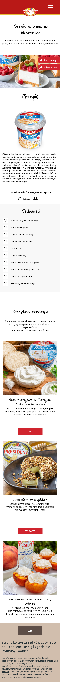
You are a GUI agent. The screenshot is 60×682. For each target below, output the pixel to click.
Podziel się (50, 60)
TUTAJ (5, 671)
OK (30, 631)
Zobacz (30, 431)
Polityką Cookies (15, 651)
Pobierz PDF (50, 67)
